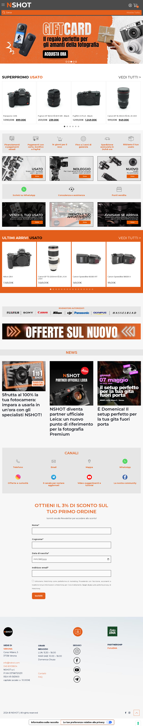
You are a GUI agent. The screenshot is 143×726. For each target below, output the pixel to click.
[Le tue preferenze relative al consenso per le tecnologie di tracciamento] (138, 723)
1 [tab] (64, 126)
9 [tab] (73, 289)
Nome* (35, 525)
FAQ (40, 677)
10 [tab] (75, 289)
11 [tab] (78, 289)
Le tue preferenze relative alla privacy (83, 722)
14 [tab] (87, 289)
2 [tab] (67, 126)
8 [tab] (70, 289)
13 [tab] (84, 289)
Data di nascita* (40, 553)
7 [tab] (67, 289)
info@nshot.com (11, 663)
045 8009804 (10, 666)
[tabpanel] (19, 102)
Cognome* (37, 539)
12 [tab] (81, 289)
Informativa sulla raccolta (45, 722)
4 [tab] (73, 126)
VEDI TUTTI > (130, 77)
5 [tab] (75, 126)
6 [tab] (78, 126)
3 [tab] (70, 126)
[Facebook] (125, 712)
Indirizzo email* (40, 567)
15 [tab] (89, 289)
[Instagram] (129, 712)
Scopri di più (87, 585)
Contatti (42, 673)
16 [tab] (92, 289)
